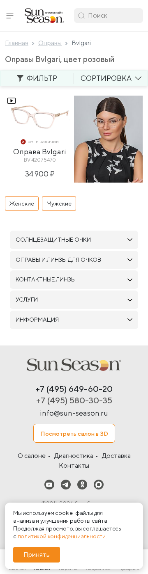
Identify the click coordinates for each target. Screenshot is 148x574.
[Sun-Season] (74, 365)
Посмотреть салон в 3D (74, 433)
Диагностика (73, 456)
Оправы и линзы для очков (58, 259)
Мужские (59, 203)
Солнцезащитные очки (53, 239)
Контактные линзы (46, 279)
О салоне (32, 456)
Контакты (74, 465)
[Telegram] (66, 484)
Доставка (116, 456)
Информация (37, 319)
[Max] (99, 484)
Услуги (27, 299)
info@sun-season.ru (74, 413)
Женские (21, 203)
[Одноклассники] (82, 484)
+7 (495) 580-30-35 (74, 400)
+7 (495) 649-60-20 (74, 388)
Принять (36, 554)
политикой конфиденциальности (62, 536)
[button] (10, 16)
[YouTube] (49, 484)
